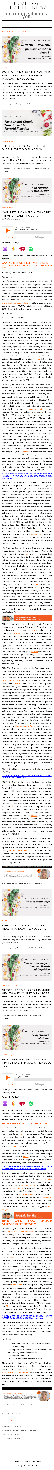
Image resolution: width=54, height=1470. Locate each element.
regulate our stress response (20, 1231)
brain (27, 554)
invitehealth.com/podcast (19, 850)
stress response (17, 1188)
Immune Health (16, 1015)
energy (17, 633)
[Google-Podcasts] (15, 249)
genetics (33, 815)
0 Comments (38, 104)
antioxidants (36, 534)
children (37, 359)
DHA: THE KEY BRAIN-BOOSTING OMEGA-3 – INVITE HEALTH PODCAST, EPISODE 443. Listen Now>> (27, 1168)
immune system (28, 1185)
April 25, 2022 (7, 208)
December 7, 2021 (9, 1055)
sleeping (48, 1179)
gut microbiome (26, 1194)
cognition (47, 1197)
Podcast (14, 104)
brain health (16, 1285)
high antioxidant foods (25, 726)
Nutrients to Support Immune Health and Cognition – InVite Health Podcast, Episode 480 (26, 993)
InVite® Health (35, 1461)
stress (35, 584)
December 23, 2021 (9, 986)
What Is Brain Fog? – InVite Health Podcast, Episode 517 (24, 927)
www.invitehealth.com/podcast (15, 303)
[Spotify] (32, 249)
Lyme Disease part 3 (11, 1439)
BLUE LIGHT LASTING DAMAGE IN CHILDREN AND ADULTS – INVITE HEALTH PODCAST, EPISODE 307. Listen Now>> (27, 476)
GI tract (9, 1306)
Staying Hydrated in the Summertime (19, 1431)
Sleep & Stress (13, 1405)
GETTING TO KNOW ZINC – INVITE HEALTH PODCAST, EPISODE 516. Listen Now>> (27, 777)
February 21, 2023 (9, 68)
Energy (13, 948)
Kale (18, 1465)
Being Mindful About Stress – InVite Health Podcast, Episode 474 (27, 1063)
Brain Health (6, 104)
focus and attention (38, 409)
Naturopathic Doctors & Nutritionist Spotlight (16, 168)
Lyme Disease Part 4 (11, 1435)
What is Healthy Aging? (12, 1426)
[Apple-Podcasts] (6, 249)
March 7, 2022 (7, 921)
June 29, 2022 (7, 141)
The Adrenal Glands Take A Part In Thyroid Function (23, 148)
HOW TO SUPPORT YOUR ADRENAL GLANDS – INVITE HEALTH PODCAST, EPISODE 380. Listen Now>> (27, 1317)
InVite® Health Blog (27, 5)
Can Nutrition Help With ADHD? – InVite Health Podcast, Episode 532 (27, 215)
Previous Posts (13, 1413)
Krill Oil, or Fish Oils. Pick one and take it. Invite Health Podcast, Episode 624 (26, 75)
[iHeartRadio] (23, 249)
